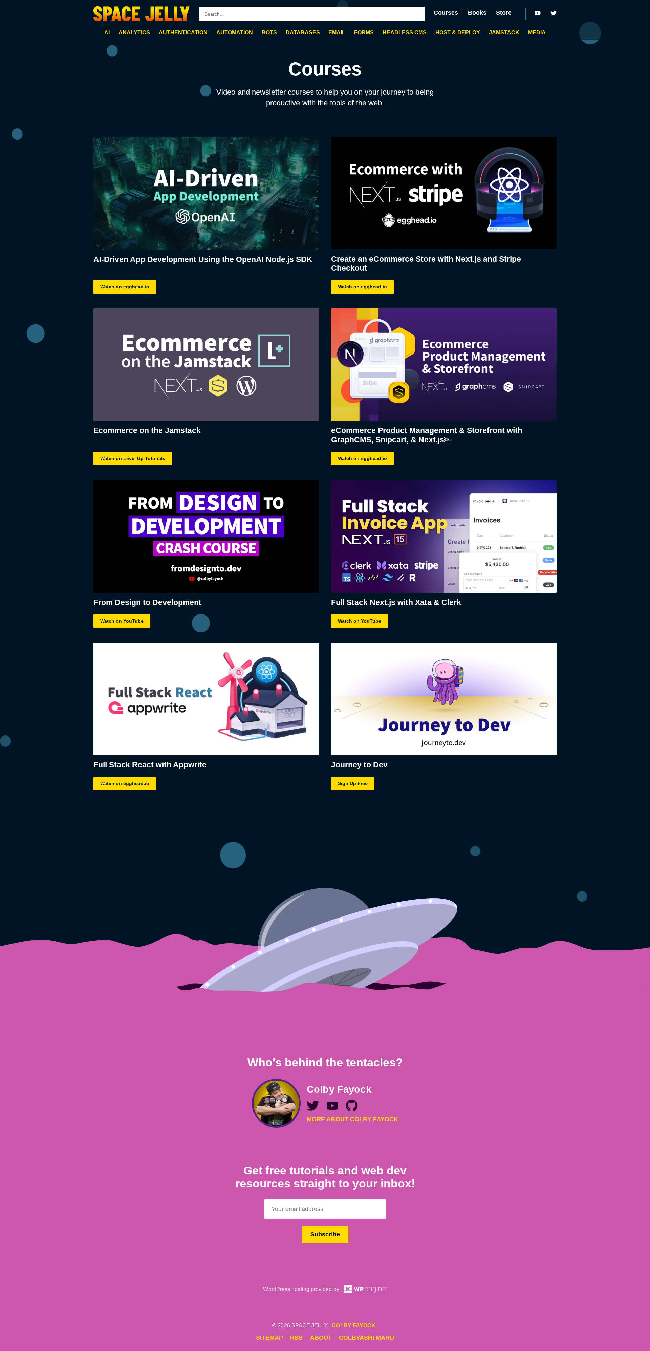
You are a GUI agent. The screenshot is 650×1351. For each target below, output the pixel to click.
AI (107, 32)
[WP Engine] (365, 1289)
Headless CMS (405, 32)
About (321, 1337)
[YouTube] (538, 13)
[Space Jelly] (141, 13)
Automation (234, 32)
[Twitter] (554, 13)
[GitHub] (352, 1107)
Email (336, 32)
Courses (446, 12)
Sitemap (269, 1337)
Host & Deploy (457, 32)
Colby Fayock (353, 1325)
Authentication (183, 32)
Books (477, 12)
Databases (303, 32)
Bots (269, 32)
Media (537, 32)
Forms (364, 32)
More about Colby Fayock (352, 1119)
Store (504, 12)
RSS (296, 1337)
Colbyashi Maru (366, 1337)
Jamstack (504, 32)
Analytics (134, 32)
